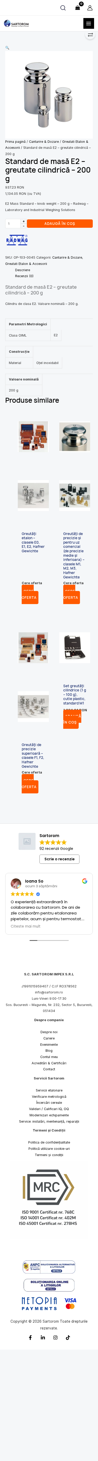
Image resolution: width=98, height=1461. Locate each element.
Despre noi (49, 1032)
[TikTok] (68, 1337)
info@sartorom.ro (49, 992)
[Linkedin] (43, 1337)
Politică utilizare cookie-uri (49, 1149)
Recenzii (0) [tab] (24, 276)
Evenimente (49, 1044)
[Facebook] (30, 1337)
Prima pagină (15, 142)
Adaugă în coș (59, 223)
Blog (49, 1051)
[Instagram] (55, 1337)
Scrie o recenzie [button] (59, 859)
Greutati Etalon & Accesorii (26, 264)
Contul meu (49, 1057)
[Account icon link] (90, 8)
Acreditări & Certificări (49, 1063)
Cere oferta (29, 594)
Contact (49, 1069)
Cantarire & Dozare (44, 142)
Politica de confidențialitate (49, 1142)
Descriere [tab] (22, 270)
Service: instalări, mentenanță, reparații (49, 1121)
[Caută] (63, 8)
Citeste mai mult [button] (26, 926)
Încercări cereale (49, 1103)
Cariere (49, 1038)
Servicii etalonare (49, 1090)
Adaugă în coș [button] (72, 719)
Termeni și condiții (49, 1155)
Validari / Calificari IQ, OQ (49, 1109)
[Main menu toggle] (88, 23)
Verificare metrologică (49, 1096)
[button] (49, 48)
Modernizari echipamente (49, 1115)
